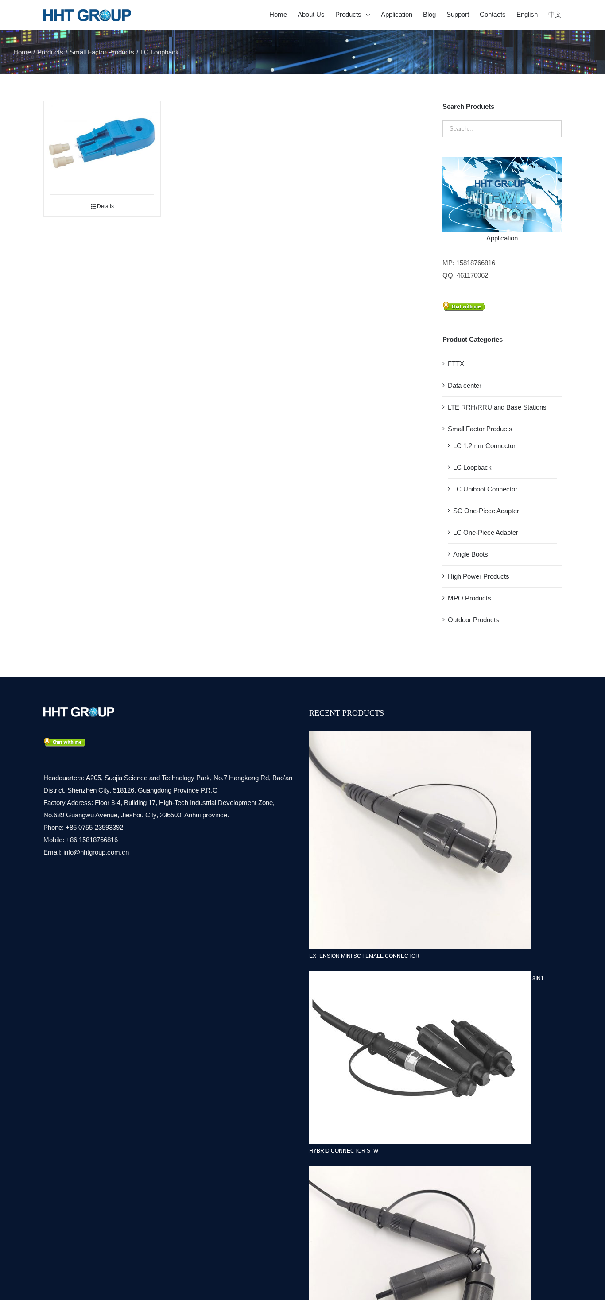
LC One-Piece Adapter (485, 532)
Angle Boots (470, 554)
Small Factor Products (480, 429)
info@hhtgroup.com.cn (96, 852)
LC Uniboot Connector (485, 489)
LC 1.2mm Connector (484, 445)
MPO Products (469, 598)
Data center (464, 385)
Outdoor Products (473, 619)
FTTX (456, 364)
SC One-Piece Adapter (486, 511)
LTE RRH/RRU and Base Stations (497, 407)
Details (105, 206)
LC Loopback (472, 467)
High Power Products (478, 576)
